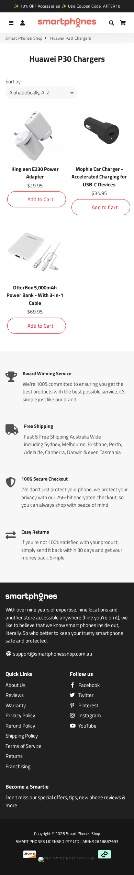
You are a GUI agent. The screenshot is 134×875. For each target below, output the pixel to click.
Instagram (89, 715)
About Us (15, 685)
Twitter (85, 695)
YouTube (87, 726)
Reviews (14, 695)
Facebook (88, 685)
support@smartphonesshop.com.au (52, 654)
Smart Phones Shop (24, 38)
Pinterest (87, 705)
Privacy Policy (20, 715)
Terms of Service (23, 746)
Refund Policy (20, 726)
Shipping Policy (21, 736)
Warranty (15, 705)
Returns (14, 756)
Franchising (18, 766)
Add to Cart (40, 199)
